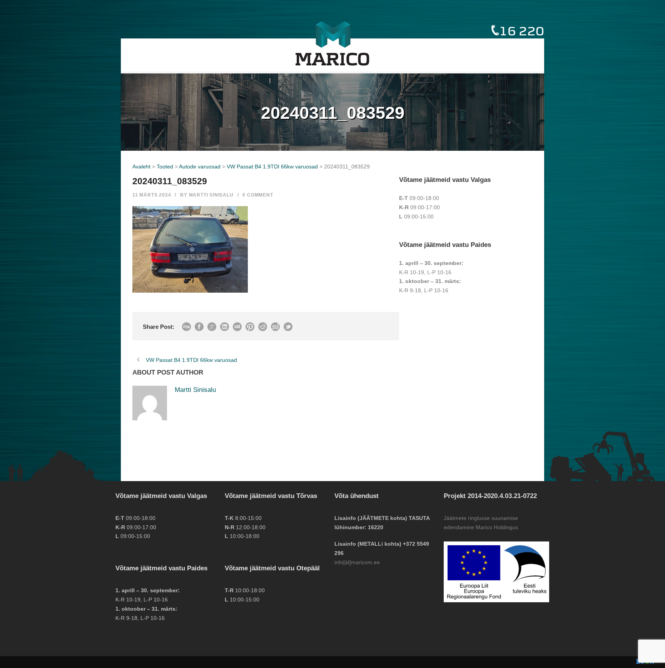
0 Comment (257, 195)
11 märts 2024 (151, 195)
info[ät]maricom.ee (357, 562)
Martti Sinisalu (211, 195)
